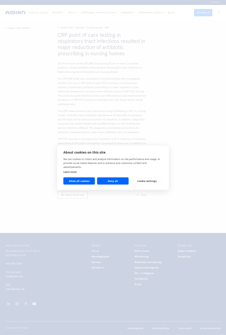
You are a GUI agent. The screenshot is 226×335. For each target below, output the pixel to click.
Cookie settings (147, 181)
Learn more (70, 171)
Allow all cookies (79, 181)
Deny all (113, 181)
